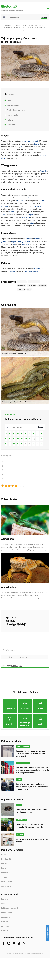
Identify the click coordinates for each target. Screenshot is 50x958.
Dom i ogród (6, 859)
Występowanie (13, 105)
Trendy (4, 877)
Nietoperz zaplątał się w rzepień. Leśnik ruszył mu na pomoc (31, 810)
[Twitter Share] (37, 617)
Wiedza (17, 25)
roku (22, 147)
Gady (16, 27)
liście (23, 217)
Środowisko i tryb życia (16, 110)
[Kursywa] (6, 657)
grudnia (4, 241)
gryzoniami (28, 271)
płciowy (4, 158)
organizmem (16, 241)
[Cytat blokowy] (20, 657)
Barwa (36, 144)
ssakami (12, 271)
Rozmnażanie (12, 115)
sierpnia (37, 239)
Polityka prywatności (9, 908)
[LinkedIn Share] (30, 624)
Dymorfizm (43, 155)
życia (3, 214)
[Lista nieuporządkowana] (17, 657)
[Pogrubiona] (3, 657)
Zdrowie (4, 868)
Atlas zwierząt (28, 25)
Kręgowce (8, 27)
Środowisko (6, 873)
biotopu (12, 212)
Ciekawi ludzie (7, 882)
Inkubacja (25, 244)
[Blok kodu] (23, 657)
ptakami (36, 271)
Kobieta (4, 864)
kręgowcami (38, 268)
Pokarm (10, 120)
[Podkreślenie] (9, 657)
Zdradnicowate (37, 27)
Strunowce (39, 25)
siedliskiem (21, 201)
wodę (27, 198)
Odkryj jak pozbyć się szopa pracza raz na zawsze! (32, 840)
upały (31, 214)
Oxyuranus (25, 30)
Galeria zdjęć (12, 125)
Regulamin (5, 917)
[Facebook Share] (30, 617)
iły (43, 201)
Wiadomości (6, 855)
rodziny (24, 141)
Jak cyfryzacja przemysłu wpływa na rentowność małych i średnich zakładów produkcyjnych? (32, 786)
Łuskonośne (25, 27)
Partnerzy (5, 926)
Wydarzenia (6, 886)
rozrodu (29, 239)
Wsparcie (5, 931)
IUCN (28, 217)
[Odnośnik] (25, 657)
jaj (14, 244)
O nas (3, 904)
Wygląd (10, 100)
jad (33, 220)
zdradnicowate (33, 141)
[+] (31, 657)
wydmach (38, 206)
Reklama (4, 922)
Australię (43, 171)
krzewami (5, 206)
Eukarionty (32, 286)
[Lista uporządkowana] (14, 657)
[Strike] (11, 657)
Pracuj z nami (6, 913)
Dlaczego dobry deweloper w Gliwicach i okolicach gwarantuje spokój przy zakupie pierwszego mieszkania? (32, 770)
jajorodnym (25, 241)
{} (28, 657)
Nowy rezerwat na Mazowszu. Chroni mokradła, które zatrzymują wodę (30, 825)
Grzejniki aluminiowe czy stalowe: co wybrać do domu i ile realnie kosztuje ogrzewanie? (30, 753)
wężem (31, 223)
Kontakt (4, 899)
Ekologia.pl (8, 25)
